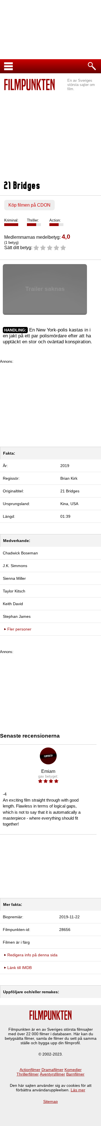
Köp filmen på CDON (29, 205)
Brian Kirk (68, 478)
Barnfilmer (75, 1074)
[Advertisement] (50, 132)
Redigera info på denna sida (32, 955)
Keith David (13, 603)
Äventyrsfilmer (52, 1074)
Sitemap (50, 1101)
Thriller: (33, 220)
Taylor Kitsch (14, 591)
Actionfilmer (30, 1069)
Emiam (48, 771)
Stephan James (17, 616)
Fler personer (19, 629)
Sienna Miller (14, 578)
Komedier (73, 1069)
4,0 (66, 236)
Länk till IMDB (19, 967)
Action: (55, 220)
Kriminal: (11, 220)
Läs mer (78, 1090)
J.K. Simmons (15, 565)
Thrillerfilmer (28, 1074)
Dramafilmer (52, 1069)
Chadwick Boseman (20, 553)
